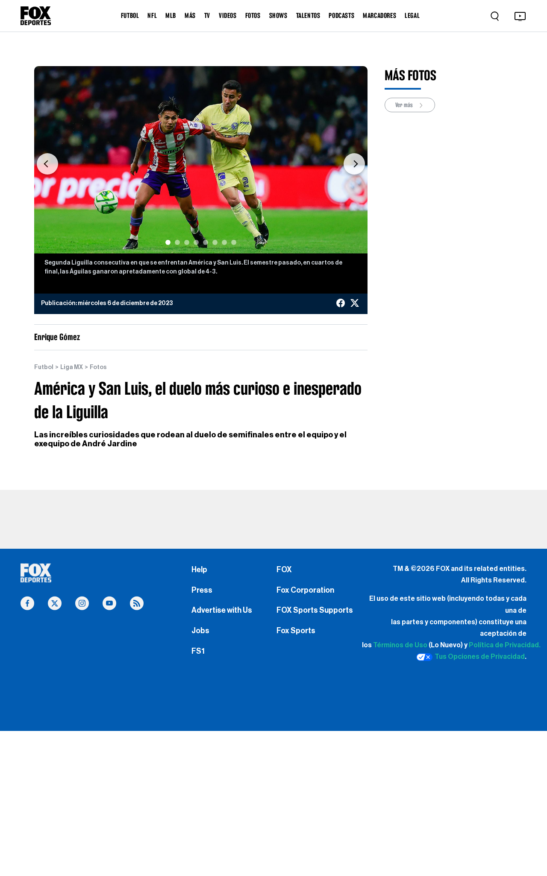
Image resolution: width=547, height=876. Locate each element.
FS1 (198, 651)
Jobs (200, 630)
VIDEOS (228, 15)
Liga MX (71, 367)
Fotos (98, 367)
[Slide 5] (205, 242)
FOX (284, 569)
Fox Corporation (305, 590)
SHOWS (278, 15)
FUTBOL (130, 15)
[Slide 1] (168, 242)
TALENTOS (308, 15)
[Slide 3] (186, 242)
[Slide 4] (196, 242)
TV (207, 15)
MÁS (190, 15)
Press (201, 590)
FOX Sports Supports (314, 610)
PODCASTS (341, 15)
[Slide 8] (233, 242)
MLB (170, 15)
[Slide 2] (177, 242)
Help (199, 569)
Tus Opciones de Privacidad (480, 656)
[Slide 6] (215, 242)
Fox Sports (295, 630)
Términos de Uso (400, 645)
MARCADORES (379, 15)
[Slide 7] (224, 242)
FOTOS (253, 15)
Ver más (404, 105)
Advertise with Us (221, 610)
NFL (152, 15)
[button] (47, 164)
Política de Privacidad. (505, 645)
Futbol (43, 367)
